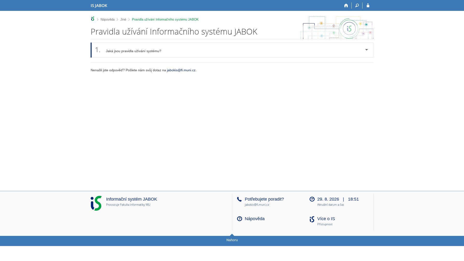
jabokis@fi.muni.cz (181, 70)
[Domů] (346, 5)
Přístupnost (325, 224)
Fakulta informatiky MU (135, 205)
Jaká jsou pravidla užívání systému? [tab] (128, 49)
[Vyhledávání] (357, 5)
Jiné (123, 19)
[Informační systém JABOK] (93, 19)
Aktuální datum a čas (330, 205)
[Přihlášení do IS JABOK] (367, 5)
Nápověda (108, 19)
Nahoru (232, 240)
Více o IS (326, 218)
